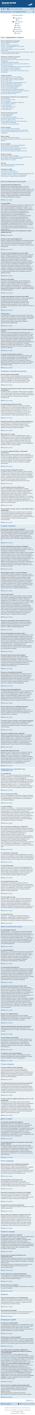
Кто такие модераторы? (6, 115)
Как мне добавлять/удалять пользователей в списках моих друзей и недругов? (16, 140)
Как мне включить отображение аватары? (10, 67)
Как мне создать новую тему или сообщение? (11, 76)
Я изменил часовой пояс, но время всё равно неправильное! (15, 63)
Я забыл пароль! (4, 50)
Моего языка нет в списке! (7, 65)
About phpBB (20, 1330)
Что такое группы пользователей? (8, 117)
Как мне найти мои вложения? (8, 165)
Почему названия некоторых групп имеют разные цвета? (14, 121)
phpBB (18, 444)
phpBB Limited (15, 1326)
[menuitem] (5, 9)
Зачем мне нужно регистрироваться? (9, 42)
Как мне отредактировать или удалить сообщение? (12, 78)
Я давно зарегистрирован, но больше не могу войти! (13, 49)
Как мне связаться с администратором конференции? (13, 176)
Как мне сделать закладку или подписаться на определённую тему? (16, 156)
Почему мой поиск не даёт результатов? (10, 146)
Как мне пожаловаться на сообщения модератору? (12, 89)
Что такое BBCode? (5, 98)
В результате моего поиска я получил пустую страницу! (13, 148)
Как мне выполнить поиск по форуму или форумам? (13, 145)
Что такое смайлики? (5, 101)
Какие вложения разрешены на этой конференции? (12, 164)
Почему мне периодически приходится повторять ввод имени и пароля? (17, 52)
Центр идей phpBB (19, 1341)
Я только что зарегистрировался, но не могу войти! (12, 46)
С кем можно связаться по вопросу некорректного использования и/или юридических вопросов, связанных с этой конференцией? (17, 174)
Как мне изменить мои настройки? (9, 58)
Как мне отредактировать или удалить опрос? (11, 83)
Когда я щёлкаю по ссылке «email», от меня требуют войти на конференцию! (15, 71)
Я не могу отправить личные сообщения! (10, 128)
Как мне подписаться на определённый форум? (12, 158)
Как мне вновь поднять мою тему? (9, 93)
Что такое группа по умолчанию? (8, 122)
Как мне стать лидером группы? (8, 119)
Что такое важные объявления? (8, 103)
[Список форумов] (17, 3)
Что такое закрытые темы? (7, 108)
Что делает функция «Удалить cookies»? (10, 53)
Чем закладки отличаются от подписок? (10, 155)
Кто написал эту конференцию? (8, 170)
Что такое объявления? (6, 105)
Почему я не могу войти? (6, 47)
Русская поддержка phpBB (17, 1411)
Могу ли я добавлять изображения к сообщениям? (12, 102)
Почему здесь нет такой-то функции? (9, 172)
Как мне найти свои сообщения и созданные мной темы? (14, 150)
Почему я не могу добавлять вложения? (10, 86)
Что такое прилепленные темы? (8, 106)
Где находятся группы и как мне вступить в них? (12, 118)
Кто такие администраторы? (7, 114)
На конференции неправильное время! (10, 62)
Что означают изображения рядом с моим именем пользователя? (16, 66)
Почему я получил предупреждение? (9, 87)
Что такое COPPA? (5, 43)
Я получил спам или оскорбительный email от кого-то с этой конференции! (14, 132)
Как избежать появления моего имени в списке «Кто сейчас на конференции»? (15, 60)
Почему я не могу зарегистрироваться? (10, 45)
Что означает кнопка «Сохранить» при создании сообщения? (15, 90)
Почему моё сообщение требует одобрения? (11, 92)
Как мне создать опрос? (6, 81)
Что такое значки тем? (6, 109)
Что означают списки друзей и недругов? (10, 137)
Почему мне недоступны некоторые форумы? (11, 85)
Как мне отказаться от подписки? (8, 159)
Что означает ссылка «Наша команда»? (10, 124)
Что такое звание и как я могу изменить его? (11, 69)
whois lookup (4, 1359)
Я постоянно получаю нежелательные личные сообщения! (14, 130)
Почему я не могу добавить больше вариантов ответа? (13, 82)
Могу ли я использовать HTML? (8, 99)
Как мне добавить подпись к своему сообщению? (12, 79)
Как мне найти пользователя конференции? (11, 149)
